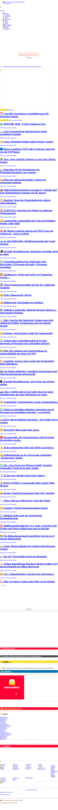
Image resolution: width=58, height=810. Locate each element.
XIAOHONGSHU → (5, 725)
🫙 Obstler (27, 765)
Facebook (10, 66)
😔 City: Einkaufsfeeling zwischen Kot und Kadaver (27, 574)
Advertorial (11, 110)
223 (4, 585)
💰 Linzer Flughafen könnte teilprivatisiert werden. (27, 141)
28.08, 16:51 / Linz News (6, 145)
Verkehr (14, 270)
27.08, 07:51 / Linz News (6, 347)
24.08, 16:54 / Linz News (6, 496)
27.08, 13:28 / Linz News (6, 306)
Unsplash (53, 776)
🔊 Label (5, 20)
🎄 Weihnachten (16, 777)
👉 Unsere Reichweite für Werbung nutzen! (9, 802)
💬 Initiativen (15, 765)
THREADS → (3, 720)
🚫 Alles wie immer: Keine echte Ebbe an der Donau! (27, 581)
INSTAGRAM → (4, 718)
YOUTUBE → (3, 728)
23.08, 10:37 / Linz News (6, 577)
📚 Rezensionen (16, 769)
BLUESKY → (3, 729)
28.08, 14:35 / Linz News (6, 186)
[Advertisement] (29, 41)
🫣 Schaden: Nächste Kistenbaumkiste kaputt (24, 508)
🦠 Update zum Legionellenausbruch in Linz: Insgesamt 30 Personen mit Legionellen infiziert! (25, 342)
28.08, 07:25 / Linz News (6, 237)
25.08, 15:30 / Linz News (6, 433)
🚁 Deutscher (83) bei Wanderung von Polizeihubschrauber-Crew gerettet (19, 171)
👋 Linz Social (6, 16)
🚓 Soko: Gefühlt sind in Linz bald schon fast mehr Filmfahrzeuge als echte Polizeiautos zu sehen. (26, 393)
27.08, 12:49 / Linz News (6, 316)
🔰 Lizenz (2, 766)
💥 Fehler (5, 27)
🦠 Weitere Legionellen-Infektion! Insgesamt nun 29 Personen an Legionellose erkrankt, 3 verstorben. (27, 411)
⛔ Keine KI (6, 26)
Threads (15, 66)
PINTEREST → (4, 737)
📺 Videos (2, 767)
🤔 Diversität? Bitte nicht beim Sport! (19, 429)
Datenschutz (2, 794)
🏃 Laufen (27, 769)
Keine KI (11, 792)
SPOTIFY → (3, 739)
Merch (1, 792)
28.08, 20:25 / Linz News (6, 127)
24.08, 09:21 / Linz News (6, 522)
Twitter (23, 66)
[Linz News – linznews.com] (0, 7)
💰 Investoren (3, 781)
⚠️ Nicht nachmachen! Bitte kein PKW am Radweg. (27, 447)
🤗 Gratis (40, 765)
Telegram (53, 775)
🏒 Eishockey (15, 767)
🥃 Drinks (5, 22)
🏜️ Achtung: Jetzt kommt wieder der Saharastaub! (26, 333)
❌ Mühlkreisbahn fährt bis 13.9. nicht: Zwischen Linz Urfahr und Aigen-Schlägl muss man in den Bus (28, 527)
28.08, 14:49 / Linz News (6, 176)
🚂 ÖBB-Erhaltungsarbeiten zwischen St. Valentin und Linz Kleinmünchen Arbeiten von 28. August (28, 191)
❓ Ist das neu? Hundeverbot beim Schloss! (22, 475)
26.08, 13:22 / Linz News (6, 377)
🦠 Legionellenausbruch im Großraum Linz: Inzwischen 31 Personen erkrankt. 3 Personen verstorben (23, 264)
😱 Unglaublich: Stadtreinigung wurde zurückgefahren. (29, 402)
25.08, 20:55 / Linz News (6, 426)
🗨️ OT (14, 780)
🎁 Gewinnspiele (7, 24)
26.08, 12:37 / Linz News (6, 398)
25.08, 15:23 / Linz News (6, 443)
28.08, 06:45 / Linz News (6, 247)
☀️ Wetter (5, 17)
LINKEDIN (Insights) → (6, 733)
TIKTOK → (3, 721)
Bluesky (39, 66)
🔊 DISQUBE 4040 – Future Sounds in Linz (22, 124)
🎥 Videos (5, 13)
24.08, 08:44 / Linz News (6, 532)
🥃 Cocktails (28, 766)
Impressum (7, 794)
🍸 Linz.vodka (28, 764)
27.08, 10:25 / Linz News (6, 329)
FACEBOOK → (4, 717)
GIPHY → (2, 730)
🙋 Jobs (1, 782)
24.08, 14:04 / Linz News (6, 504)
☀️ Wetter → (29, 609)
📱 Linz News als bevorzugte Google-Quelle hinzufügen (11, 800)
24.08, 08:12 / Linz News (6, 542)
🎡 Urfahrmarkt (41, 767)
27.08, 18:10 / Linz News (6, 291)
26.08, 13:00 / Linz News (6, 388)
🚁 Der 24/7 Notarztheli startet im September (23, 556)
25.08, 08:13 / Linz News (6, 471)
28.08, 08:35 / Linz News (6, 227)
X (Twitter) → (3, 722)
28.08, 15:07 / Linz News (6, 165)
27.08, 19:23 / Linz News (6, 270)
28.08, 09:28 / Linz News (6, 217)
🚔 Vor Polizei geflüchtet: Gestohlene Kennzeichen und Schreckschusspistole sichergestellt (28, 372)
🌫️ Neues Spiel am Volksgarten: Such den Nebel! (25, 500)
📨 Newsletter (6, 14)
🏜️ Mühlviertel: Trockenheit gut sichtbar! (22, 302)
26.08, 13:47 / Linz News (6, 367)
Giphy (52, 773)
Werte (30, 789)
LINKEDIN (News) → (5, 734)
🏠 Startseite (2, 764)
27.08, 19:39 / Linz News (6, 257)
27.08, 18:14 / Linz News (6, 281)
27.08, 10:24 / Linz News (6, 336)
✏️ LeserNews (6, 3)
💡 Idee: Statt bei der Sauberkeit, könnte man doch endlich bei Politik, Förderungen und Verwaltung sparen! (26, 323)
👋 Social (15, 764)
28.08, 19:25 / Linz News (6, 138)
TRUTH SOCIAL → (5, 726)
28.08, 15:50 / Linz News (6, 155)
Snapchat (31, 66)
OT (21, 120)
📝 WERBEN (6, 29)
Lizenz (32, 789)
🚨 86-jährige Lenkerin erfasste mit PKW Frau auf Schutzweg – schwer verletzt (26, 232)
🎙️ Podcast (2, 780)
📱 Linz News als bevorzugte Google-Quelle (14, 2)
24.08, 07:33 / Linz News (6, 552)
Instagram (5, 66)
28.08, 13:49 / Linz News (6, 196)
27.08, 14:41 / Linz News (6, 298)
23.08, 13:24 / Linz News (6, 570)
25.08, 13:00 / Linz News (6, 451)
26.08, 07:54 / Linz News (6, 416)
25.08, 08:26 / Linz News (6, 461)
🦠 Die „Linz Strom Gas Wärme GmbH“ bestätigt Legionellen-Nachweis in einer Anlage (26, 466)
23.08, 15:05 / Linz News (6, 560)
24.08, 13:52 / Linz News (6, 511)
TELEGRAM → (4, 736)
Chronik (14, 127)
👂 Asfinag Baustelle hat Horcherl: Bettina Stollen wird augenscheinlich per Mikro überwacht (28, 565)
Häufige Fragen (6, 792)
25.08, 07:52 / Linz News (6, 479)
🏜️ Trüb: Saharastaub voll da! (16, 295)
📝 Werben (2, 769)
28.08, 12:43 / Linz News (6, 206)
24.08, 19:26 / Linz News (6, 489)
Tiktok (27, 66)
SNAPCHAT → (4, 724)
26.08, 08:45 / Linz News (6, 405)
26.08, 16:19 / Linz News (6, 357)
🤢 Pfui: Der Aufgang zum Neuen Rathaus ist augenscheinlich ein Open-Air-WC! (23, 352)
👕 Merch (5, 23)
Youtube (19, 66)
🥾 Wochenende (7, 19)
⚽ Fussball (15, 766)
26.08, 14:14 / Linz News (14, 120)
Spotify (35, 66)
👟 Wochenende (28, 767)
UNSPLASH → (4, 732)
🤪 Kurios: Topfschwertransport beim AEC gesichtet (27, 493)
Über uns (27, 789)
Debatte (35, 789)
